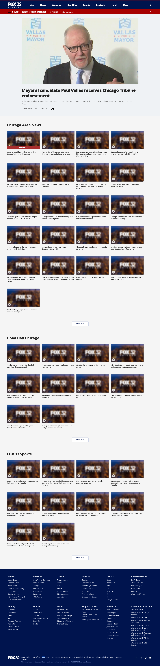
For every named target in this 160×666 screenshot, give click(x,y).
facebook (136, 658)
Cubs (108, 588)
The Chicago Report (89, 585)
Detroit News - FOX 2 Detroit (90, 616)
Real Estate (12, 624)
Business (11, 610)
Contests (110, 621)
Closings (36, 585)
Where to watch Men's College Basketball (139, 629)
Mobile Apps (111, 612)
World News (12, 585)
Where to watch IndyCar (140, 625)
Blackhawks (111, 583)
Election (85, 580)
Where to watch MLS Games (139, 644)
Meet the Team (112, 624)
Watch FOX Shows (138, 594)
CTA (58, 585)
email (150, 658)
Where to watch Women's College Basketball (141, 634)
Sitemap (110, 638)
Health (36, 606)
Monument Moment (65, 621)
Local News (12, 580)
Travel (59, 583)
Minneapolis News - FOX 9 (92, 619)
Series (60, 606)
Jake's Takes (136, 580)
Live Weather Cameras (41, 580)
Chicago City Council (89, 597)
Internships (111, 629)
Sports (110, 576)
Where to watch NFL (139, 610)
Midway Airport (63, 594)
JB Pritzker (86, 591)
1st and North (62, 610)
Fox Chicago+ (136, 585)
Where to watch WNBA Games (140, 639)
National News (13, 583)
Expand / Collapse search (150, 5)
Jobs (9, 618)
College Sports (112, 600)
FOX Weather (38, 597)
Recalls (35, 624)
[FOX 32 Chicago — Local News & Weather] (15, 5)
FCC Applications (113, 635)
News (11, 576)
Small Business (13, 627)
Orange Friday (62, 624)
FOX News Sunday (15, 600)
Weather (37, 576)
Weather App (37, 591)
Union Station (62, 597)
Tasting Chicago (63, 618)
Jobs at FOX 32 (112, 627)
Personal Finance (14, 621)
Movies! (134, 591)
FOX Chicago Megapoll (16, 597)
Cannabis (36, 615)
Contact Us (111, 618)
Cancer (35, 610)
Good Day (12, 591)
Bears (109, 580)
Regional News (90, 606)
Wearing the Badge (64, 615)
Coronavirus (37, 612)
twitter (145, 658)
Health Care (37, 621)
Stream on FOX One (141, 606)
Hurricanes (37, 594)
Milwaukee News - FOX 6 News (91, 611)
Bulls (108, 585)
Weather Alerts (38, 583)
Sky (108, 597)
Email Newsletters (113, 615)
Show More (80, 324)
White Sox (110, 591)
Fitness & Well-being (40, 618)
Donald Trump (87, 588)
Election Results (88, 583)
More (125, 5)
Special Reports (14, 594)
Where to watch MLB (139, 617)
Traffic (60, 576)
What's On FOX (137, 583)
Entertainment (139, 576)
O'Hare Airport (62, 591)
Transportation (63, 580)
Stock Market (13, 629)
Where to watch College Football (140, 613)
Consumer (12, 612)
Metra (59, 588)
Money (11, 606)
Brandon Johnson (88, 594)
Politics (86, 576)
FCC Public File (112, 632)
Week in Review (63, 612)
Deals (10, 615)
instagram (141, 658)
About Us (111, 606)
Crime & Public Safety (16, 588)
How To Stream (113, 610)
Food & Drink (136, 588)
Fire (108, 594)
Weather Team (38, 588)
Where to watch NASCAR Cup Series (140, 621)
